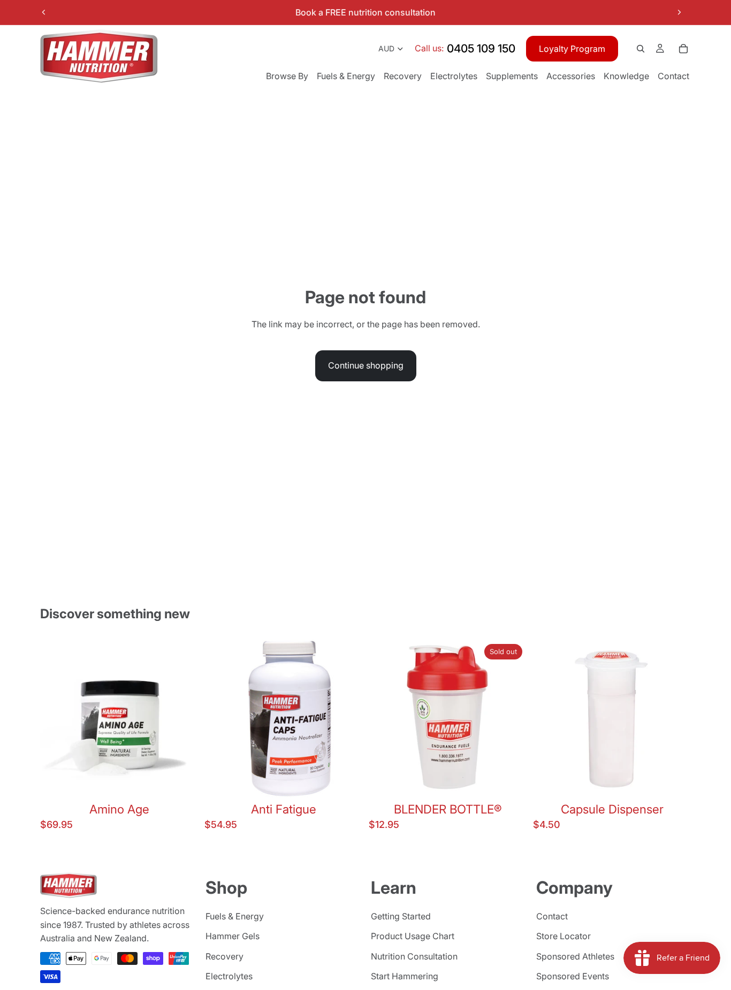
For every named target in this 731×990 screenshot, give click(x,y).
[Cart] (683, 48)
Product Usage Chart (412, 936)
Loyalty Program (572, 48)
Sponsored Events (572, 976)
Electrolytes (229, 976)
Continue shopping (365, 365)
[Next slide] (679, 12)
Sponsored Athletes (575, 956)
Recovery (224, 956)
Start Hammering (404, 976)
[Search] (640, 48)
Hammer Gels (232, 936)
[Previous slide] (44, 12)
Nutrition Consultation (414, 956)
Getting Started (401, 915)
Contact (552, 915)
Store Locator (563, 936)
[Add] (181, 781)
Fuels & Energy (234, 915)
